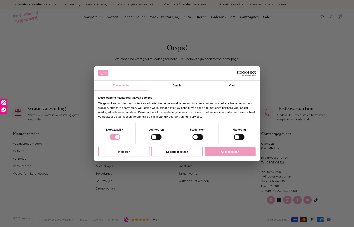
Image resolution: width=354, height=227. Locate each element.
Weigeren (124, 151)
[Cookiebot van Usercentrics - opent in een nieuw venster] (240, 73)
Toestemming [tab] (121, 85)
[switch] (156, 137)
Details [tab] (177, 85)
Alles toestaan (230, 151)
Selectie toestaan (177, 151)
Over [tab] (232, 85)
